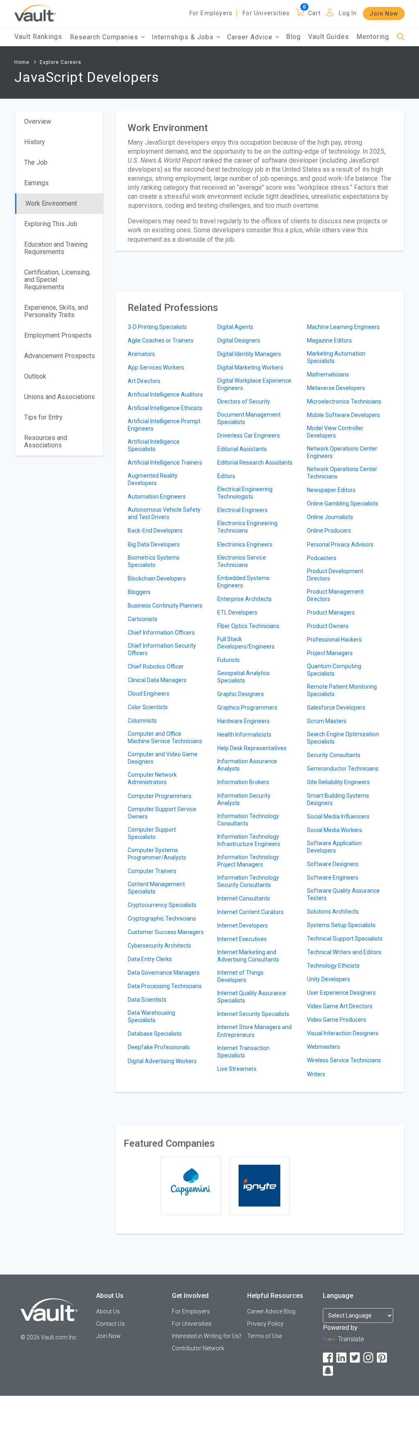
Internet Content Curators (250, 912)
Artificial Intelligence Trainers (165, 462)
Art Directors (144, 381)
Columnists (142, 720)
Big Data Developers (154, 544)
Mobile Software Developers (343, 415)
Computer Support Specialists (152, 833)
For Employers (211, 13)
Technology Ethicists (333, 965)
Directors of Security (243, 401)
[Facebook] (328, 1358)
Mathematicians (328, 374)
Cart (314, 13)
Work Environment (51, 203)
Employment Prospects (58, 335)
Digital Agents (235, 327)
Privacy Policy (265, 1323)
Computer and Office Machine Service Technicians (165, 737)
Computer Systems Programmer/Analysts (157, 854)
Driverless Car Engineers (248, 435)
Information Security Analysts (243, 799)
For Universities (266, 13)
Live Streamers (237, 1069)
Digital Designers (238, 340)
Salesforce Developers (336, 707)
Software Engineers (332, 877)
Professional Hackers (334, 639)
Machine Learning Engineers (343, 327)
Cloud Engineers (148, 693)
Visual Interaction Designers (342, 1033)
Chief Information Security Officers (162, 649)
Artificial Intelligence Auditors (165, 394)
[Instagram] (369, 1358)
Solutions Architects (333, 911)
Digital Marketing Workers (250, 367)
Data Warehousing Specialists (151, 1016)
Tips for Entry (43, 417)
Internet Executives (242, 939)
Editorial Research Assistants (255, 462)
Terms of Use (264, 1336)
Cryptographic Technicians (162, 918)
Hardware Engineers (243, 721)
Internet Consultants (243, 898)
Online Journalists (330, 517)
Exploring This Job (50, 224)
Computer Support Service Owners (162, 813)
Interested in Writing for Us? (206, 1336)
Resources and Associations (45, 441)
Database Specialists (155, 1033)
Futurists (228, 660)
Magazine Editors (329, 340)
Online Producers (329, 530)
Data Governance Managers (164, 972)
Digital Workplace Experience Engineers (254, 384)
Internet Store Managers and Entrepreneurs (254, 1031)
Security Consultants (333, 755)
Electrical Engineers (242, 510)
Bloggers (139, 592)
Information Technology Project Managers (248, 861)
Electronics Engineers (245, 544)
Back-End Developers (155, 530)
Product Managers (331, 612)
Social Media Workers (334, 830)
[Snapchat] (328, 1371)
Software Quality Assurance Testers (343, 894)
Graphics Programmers (247, 707)
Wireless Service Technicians (344, 1060)
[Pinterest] (382, 1358)
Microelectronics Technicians (344, 401)
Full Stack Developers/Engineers (246, 643)
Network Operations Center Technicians (342, 473)
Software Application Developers (334, 847)
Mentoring (372, 37)
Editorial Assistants (242, 449)
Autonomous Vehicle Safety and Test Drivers (164, 513)
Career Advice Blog (271, 1311)
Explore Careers (60, 62)
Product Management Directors (335, 595)
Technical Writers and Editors (344, 952)
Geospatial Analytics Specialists (243, 677)
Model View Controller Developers (335, 432)
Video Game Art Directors (339, 1006)
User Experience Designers (341, 992)
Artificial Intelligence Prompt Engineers (164, 425)
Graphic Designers (240, 694)
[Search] (401, 37)
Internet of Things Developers (240, 976)
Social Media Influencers (338, 816)
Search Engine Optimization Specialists (343, 738)
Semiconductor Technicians (342, 768)
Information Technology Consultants (248, 820)
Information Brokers (243, 782)
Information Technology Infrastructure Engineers (248, 840)
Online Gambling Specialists (342, 503)
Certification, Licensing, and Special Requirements (57, 279)
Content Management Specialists (156, 888)
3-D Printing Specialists (157, 327)
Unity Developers (328, 979)
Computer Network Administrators (152, 778)
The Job (35, 162)
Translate (351, 1339)
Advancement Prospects (59, 356)
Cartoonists (143, 619)
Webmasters (323, 1046)
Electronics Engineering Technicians (247, 527)
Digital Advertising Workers (162, 1061)
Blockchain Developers (157, 578)
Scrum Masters (327, 721)
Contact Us (110, 1323)
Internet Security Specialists (253, 1014)
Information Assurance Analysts (247, 765)
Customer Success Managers (166, 932)
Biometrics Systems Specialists (154, 561)
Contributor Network (198, 1348)
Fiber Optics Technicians (248, 626)
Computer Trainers (152, 871)
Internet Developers (242, 925)
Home (21, 62)
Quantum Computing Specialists (334, 670)
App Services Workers (156, 367)
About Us (108, 1311)
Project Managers (330, 653)
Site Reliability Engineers (338, 782)
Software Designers (332, 864)
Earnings (36, 183)
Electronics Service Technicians (241, 561)
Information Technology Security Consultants (248, 881)
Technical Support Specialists (345, 938)
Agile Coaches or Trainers (161, 340)
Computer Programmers (159, 796)
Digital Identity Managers (249, 354)
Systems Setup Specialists (341, 925)
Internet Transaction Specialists (243, 1052)
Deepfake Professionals (159, 1047)
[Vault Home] (35, 13)
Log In (348, 13)
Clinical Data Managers (157, 680)
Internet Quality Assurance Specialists (251, 997)
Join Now (383, 13)
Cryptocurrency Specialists (162, 905)
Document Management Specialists (249, 418)
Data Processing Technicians (165, 986)
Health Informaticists (244, 734)
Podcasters (321, 558)
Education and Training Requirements (56, 248)
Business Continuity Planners (165, 605)
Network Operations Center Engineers (342, 452)
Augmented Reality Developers (153, 479)
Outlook (35, 376)
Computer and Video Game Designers (163, 758)
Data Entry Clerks (150, 959)
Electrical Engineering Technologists (245, 493)
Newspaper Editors (331, 490)
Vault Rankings (38, 37)
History (34, 142)
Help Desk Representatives (251, 748)
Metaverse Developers (336, 388)
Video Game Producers (336, 1019)
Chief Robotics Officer (156, 666)
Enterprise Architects (244, 599)
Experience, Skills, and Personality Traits (56, 311)
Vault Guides (328, 37)
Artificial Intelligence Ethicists (165, 408)
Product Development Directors (335, 575)
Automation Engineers (157, 496)
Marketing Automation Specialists (336, 357)
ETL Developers (237, 612)
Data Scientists (147, 999)
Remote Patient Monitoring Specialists (342, 690)
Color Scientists (148, 707)
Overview (37, 121)
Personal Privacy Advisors (340, 544)
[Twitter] (355, 1358)
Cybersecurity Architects (159, 945)
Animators (141, 354)
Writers (316, 1074)
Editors (226, 476)
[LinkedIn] (342, 1358)
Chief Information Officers (161, 632)
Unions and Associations (59, 397)
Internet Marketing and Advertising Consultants (248, 956)
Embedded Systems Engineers (243, 582)
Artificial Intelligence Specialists (154, 445)
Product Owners (328, 626)
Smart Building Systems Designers (338, 799)
